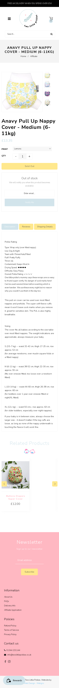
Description (10, 226)
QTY (4, 155)
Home (23, 56)
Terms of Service (11, 630)
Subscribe (29, 571)
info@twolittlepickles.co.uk (19, 654)
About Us (8, 597)
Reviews (26, 226)
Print (5, 149)
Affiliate (33, 56)
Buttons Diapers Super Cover (15, 497)
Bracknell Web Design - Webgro (29, 683)
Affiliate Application (12, 610)
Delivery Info (9, 605)
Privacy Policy (10, 634)
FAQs (6, 601)
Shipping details (45, 226)
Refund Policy (10, 625)
